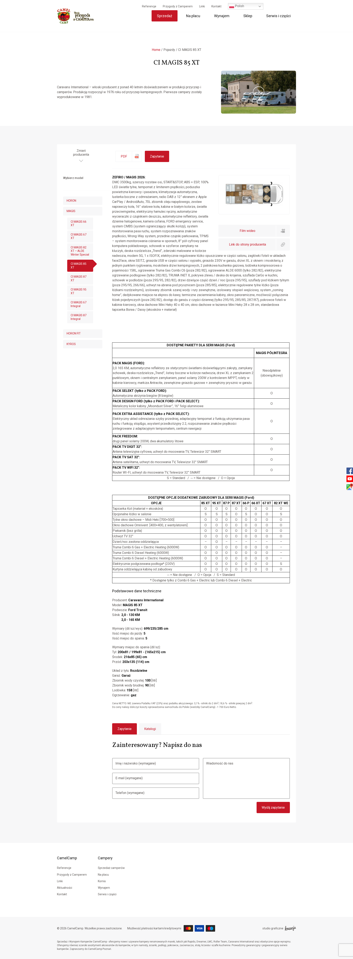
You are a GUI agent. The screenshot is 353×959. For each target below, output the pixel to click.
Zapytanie (157, 156)
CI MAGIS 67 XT (78, 236)
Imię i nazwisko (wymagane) (135, 763)
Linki (202, 6)
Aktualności (64, 887)
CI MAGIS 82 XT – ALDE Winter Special (80, 251)
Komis (102, 881)
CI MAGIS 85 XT (78, 265)
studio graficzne (273, 928)
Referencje (149, 6)
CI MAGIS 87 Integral (78, 317)
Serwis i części (278, 16)
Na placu (193, 16)
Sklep (247, 16)
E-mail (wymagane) (129, 778)
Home (156, 50)
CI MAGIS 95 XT (78, 291)
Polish (239, 6)
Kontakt (216, 6)
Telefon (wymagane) (129, 793)
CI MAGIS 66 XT (78, 223)
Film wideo (247, 231)
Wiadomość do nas (219, 763)
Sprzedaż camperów (111, 868)
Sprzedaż (164, 16)
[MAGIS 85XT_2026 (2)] (254, 205)
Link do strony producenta (247, 244)
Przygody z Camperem (178, 6)
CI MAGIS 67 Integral (78, 304)
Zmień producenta (81, 152)
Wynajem (221, 16)
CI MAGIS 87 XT (78, 278)
